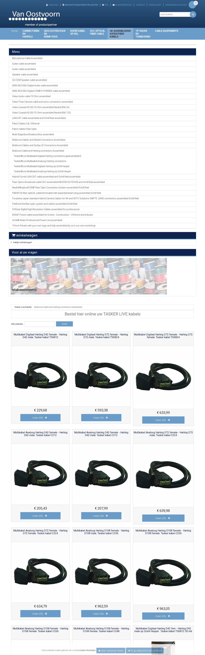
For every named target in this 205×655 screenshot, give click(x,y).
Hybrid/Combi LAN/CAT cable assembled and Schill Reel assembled (46, 176)
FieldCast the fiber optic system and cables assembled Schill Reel (44, 204)
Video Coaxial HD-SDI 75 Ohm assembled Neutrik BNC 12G (41, 112)
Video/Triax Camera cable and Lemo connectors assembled (42, 101)
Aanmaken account (176, 5)
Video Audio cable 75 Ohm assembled (31, 96)
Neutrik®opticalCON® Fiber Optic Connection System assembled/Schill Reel (50, 187)
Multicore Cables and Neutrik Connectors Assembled (38, 140)
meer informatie (87, 650)
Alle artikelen (17, 324)
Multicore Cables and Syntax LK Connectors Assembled (40, 145)
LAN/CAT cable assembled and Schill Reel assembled (39, 118)
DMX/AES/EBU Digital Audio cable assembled (35, 85)
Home (14, 30)
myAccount (155, 5)
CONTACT (140, 5)
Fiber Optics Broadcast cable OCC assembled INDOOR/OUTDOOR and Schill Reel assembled (58, 182)
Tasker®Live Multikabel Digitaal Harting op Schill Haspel (41, 166)
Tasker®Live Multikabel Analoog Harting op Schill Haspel (42, 171)
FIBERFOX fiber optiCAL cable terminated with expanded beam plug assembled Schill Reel (56, 193)
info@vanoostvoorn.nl (24, 289)
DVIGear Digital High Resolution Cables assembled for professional (45, 209)
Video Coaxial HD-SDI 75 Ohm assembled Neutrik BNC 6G (41, 107)
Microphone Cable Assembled (27, 58)
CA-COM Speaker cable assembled (29, 80)
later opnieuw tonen (112, 650)
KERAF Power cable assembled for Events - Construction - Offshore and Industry (52, 214)
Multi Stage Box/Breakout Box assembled (33, 134)
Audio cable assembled (24, 69)
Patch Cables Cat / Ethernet (25, 123)
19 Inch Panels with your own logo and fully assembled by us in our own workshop (53, 225)
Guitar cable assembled (24, 63)
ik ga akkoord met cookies (146, 650)
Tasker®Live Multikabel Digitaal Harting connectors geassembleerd (47, 156)
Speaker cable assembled (25, 74)
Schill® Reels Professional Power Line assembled (37, 220)
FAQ (106, 5)
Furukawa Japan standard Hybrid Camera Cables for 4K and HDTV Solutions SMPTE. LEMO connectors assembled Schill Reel (75, 198)
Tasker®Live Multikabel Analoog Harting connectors (40, 161)
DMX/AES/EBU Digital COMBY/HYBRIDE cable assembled (41, 91)
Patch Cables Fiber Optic (24, 129)
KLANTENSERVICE (123, 5)
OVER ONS (53, 5)
